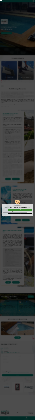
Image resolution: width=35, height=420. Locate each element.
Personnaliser (20, 213)
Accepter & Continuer (20, 209)
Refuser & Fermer (15, 211)
